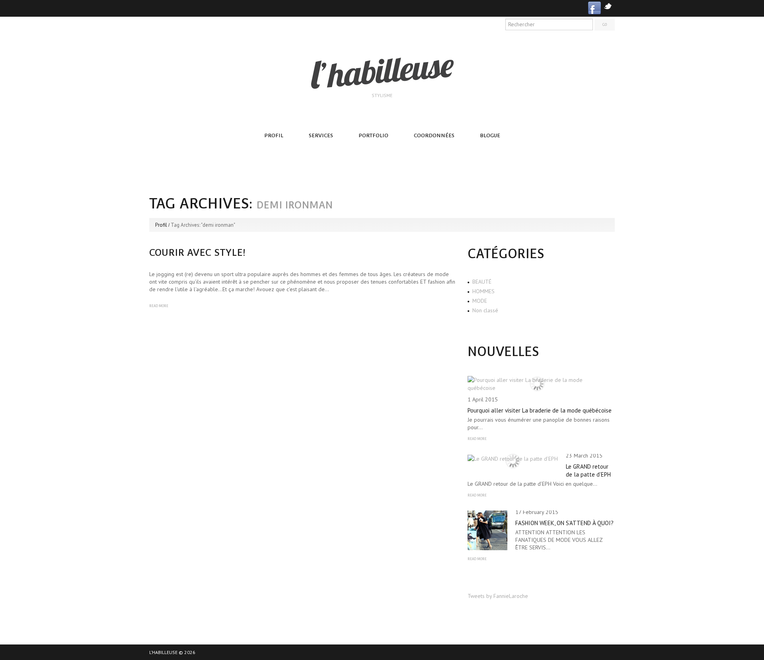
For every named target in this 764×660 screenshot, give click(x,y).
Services (321, 135)
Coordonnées (434, 135)
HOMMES (483, 291)
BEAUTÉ (481, 281)
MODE (479, 300)
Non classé (485, 310)
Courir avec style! (197, 252)
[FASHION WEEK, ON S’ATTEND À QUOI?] (487, 530)
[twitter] (608, 5)
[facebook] (594, 7)
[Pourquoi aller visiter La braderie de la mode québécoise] (537, 384)
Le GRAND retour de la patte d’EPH (588, 470)
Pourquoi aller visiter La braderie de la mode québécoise (540, 410)
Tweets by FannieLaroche (498, 596)
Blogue (490, 135)
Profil (273, 135)
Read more (158, 306)
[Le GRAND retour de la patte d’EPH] (513, 458)
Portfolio (373, 135)
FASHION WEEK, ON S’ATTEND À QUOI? (564, 523)
